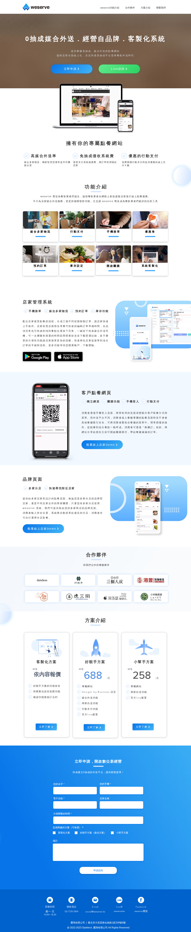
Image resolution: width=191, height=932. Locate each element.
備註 (55, 841)
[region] (40, 226)
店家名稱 (104, 798)
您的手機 (104, 784)
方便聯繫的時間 (61, 814)
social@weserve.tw (95, 911)
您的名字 (58, 784)
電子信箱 (58, 798)
